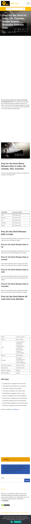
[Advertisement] (15, 51)
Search (2, 477)
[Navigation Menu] (28, 3)
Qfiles (5, 32)
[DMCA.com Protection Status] (5, 505)
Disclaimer (6, 500)
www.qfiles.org (15, 409)
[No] (29, 519)
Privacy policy (17, 521)
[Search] (23, 8)
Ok (11, 521)
